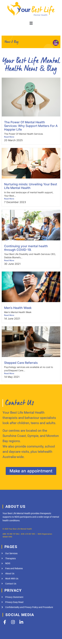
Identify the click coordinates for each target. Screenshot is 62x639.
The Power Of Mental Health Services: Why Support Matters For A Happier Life (31, 125)
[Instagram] (13, 622)
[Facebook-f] (5, 622)
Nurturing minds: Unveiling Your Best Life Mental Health (30, 186)
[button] (31, 23)
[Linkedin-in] (21, 622)
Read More (9, 137)
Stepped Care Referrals (21, 363)
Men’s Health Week (18, 308)
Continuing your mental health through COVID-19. (26, 248)
